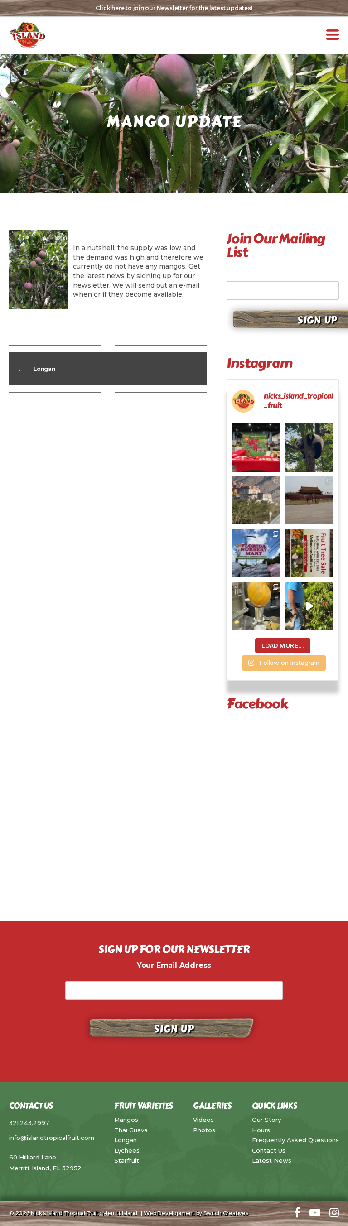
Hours (261, 1130)
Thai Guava (131, 1130)
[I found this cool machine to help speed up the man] (256, 606)
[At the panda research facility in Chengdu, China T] (309, 447)
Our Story (266, 1119)
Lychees (127, 1150)
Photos (204, 1130)
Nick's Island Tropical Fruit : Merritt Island (84, 1213)
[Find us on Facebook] (297, 1213)
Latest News (271, 1160)
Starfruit (126, 1160)
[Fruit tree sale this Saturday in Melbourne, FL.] (309, 553)
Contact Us (268, 1150)
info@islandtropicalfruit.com (51, 1137)
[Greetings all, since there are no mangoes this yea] (309, 500)
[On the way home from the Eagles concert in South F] (256, 553)
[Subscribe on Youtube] (314, 1213)
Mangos (126, 1119)
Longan (125, 1140)
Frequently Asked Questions (295, 1140)
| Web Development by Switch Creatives (193, 1213)
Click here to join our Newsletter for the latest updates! (174, 8)
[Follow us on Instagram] (334, 1213)
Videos (203, 1119)
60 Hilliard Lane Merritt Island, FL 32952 (45, 1163)
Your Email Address (264, 274)
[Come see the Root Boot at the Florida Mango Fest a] (256, 447)
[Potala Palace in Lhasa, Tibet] (256, 500)
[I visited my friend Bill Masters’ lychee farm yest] (309, 606)
